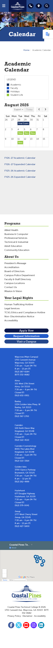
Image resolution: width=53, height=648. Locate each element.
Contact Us (10, 287)
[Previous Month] (39, 109)
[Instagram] (34, 626)
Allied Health (11, 230)
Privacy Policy (14, 616)
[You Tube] (26, 626)
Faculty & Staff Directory (17, 279)
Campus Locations (14, 283)
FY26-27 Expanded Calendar (19, 164)
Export (18, 109)
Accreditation (11, 267)
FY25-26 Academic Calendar (19, 170)
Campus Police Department (19, 275)
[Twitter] (19, 626)
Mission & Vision (13, 291)
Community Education (16, 250)
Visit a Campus (26, 341)
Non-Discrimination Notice (19, 316)
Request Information (26, 336)
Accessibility (11, 320)
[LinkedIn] (41, 626)
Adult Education (13, 246)
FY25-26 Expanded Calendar (19, 177)
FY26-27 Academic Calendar (19, 158)
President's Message (15, 263)
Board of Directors (14, 271)
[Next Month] (45, 109)
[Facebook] (11, 626)
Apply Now (26, 330)
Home (26, 50)
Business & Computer (16, 234)
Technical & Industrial (16, 242)
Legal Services (12, 308)
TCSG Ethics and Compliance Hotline (24, 312)
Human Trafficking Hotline (18, 304)
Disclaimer (27, 616)
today (29, 109)
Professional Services (15, 238)
